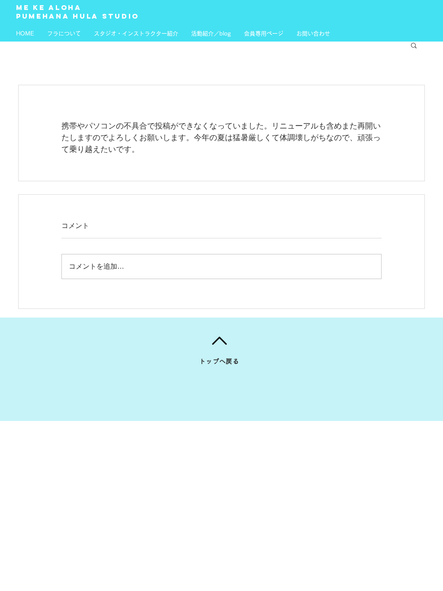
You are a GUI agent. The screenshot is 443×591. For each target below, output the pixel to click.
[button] (414, 45)
